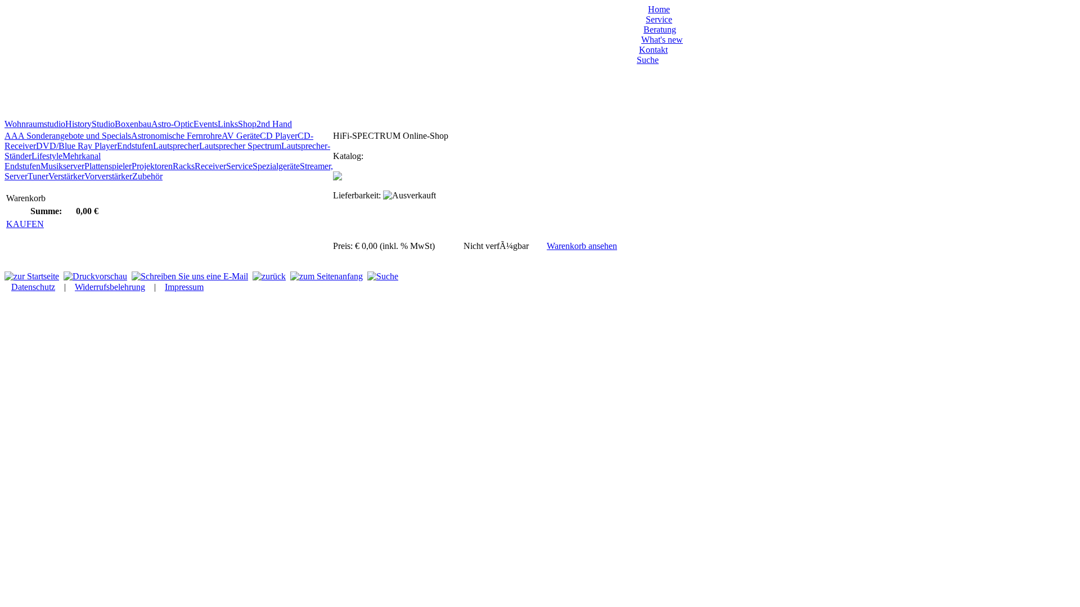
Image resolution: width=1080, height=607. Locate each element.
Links (228, 124)
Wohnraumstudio (34, 124)
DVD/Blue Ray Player (76, 146)
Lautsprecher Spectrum (240, 146)
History (78, 124)
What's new (662, 39)
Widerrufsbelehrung (110, 287)
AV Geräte (241, 136)
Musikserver (62, 166)
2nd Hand (274, 124)
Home (659, 9)
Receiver (210, 166)
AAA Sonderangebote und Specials (67, 136)
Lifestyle (47, 156)
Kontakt (653, 50)
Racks (184, 166)
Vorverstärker (108, 176)
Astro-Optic (172, 124)
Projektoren (152, 166)
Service (659, 19)
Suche (648, 60)
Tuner (38, 176)
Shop (247, 124)
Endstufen (135, 146)
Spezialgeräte (276, 166)
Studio (103, 124)
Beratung (660, 29)
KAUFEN (25, 224)
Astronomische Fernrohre (176, 136)
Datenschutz (33, 287)
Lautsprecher (176, 146)
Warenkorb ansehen (582, 246)
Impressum (184, 287)
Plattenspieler (108, 166)
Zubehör (147, 176)
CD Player (279, 136)
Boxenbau (133, 124)
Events (206, 124)
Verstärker (66, 176)
